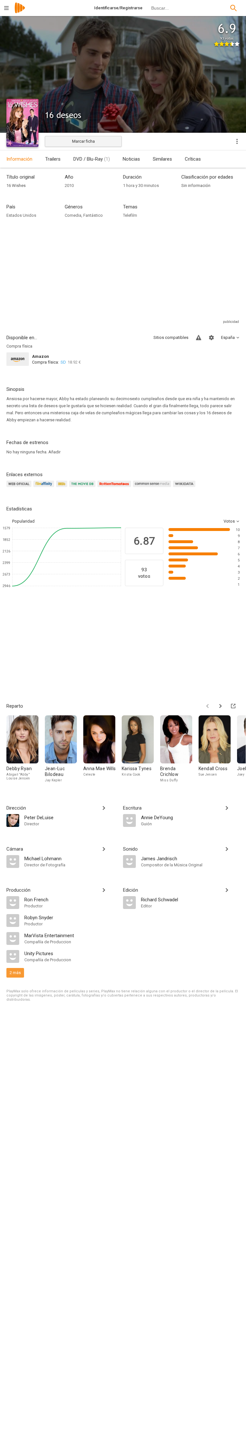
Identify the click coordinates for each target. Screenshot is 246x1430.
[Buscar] (233, 8)
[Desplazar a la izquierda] (207, 706)
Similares (162, 159)
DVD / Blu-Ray (91, 159)
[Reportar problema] (198, 337)
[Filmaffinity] (44, 487)
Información (19, 159)
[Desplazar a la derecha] (220, 706)
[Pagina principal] (19, 12)
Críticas (193, 159)
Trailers (53, 159)
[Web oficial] (19, 487)
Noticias (131, 159)
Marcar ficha (83, 141)
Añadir (54, 452)
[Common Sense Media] (153, 487)
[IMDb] (62, 487)
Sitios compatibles (170, 337)
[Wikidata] (185, 487)
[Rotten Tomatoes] (115, 487)
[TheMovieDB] (83, 487)
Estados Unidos (21, 215)
